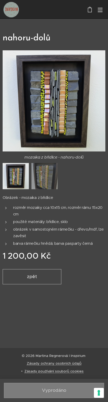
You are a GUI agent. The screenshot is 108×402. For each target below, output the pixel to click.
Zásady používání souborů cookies (54, 371)
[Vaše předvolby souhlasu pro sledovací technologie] (99, 393)
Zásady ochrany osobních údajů (54, 363)
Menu (100, 9)
